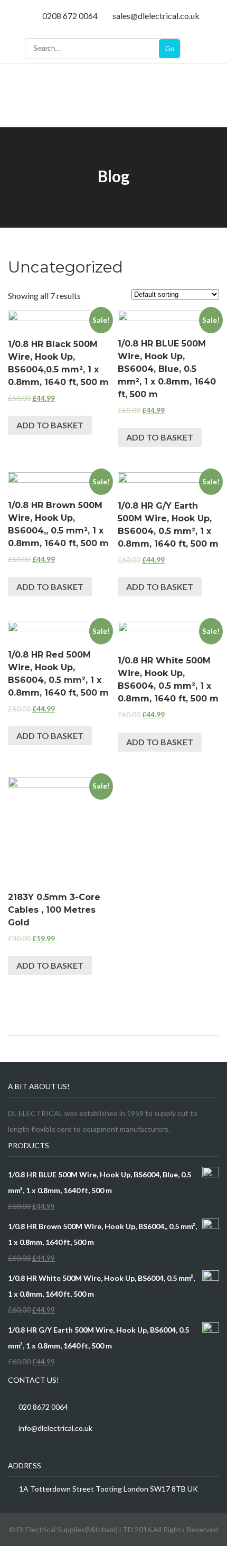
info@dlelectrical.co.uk (55, 1427)
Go (169, 49)
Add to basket (49, 425)
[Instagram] (66, 1449)
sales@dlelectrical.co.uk (156, 16)
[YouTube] (52, 1449)
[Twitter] (24, 1449)
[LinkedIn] (38, 1449)
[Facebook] (11, 1449)
